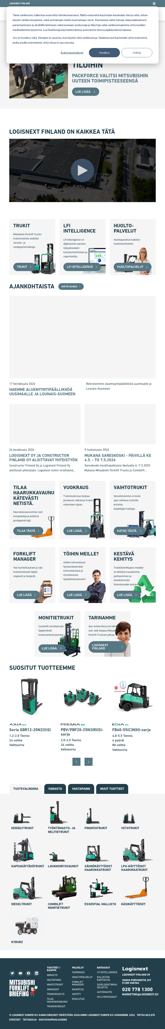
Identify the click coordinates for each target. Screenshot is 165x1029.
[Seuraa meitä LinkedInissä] (36, 973)
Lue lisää (24, 595)
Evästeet (15, 1019)
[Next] (89, 762)
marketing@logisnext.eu (140, 994)
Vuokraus (78, 972)
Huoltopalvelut (130, 267)
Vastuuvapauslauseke (53, 1019)
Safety (76, 994)
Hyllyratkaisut (107, 996)
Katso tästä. (127, 531)
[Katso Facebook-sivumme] (28, 973)
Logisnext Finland (100, 646)
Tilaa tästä (26, 531)
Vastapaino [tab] (81, 789)
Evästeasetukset (72, 52)
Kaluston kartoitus (103, 978)
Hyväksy (104, 52)
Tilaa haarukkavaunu (57, 1000)
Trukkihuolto (55, 994)
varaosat (53, 989)
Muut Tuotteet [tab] (112, 789)
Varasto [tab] (55, 789)
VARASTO (52, 975)
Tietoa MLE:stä (146, 1015)
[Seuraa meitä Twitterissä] (12, 973)
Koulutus (78, 998)
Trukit (22, 267)
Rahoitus (78, 989)
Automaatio (104, 992)
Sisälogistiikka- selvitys (107, 986)
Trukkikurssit (56, 1006)
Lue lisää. (83, 92)
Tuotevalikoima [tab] (25, 789)
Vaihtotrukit (55, 984)
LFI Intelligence (80, 267)
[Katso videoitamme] (20, 973)
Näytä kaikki (69, 286)
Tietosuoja (30, 1019)
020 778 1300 (137, 989)
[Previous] (76, 762)
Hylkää (137, 52)
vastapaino (54, 979)
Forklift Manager (78, 983)
